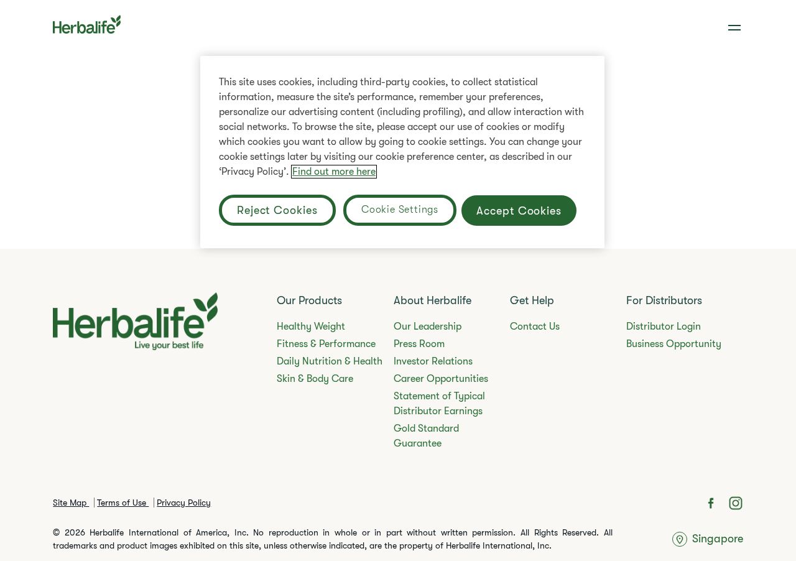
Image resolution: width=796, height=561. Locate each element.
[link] (735, 28)
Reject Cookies (277, 210)
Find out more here (334, 171)
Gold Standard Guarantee (426, 436)
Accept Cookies (519, 211)
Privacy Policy (184, 503)
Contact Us (535, 326)
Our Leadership (427, 326)
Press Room (419, 344)
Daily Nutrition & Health (329, 361)
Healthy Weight (311, 326)
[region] (402, 152)
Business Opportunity (673, 344)
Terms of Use (123, 503)
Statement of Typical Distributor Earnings (439, 404)
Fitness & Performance (326, 344)
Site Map (71, 503)
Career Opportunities (441, 378)
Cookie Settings (399, 209)
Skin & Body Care (315, 378)
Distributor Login (663, 326)
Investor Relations (433, 361)
